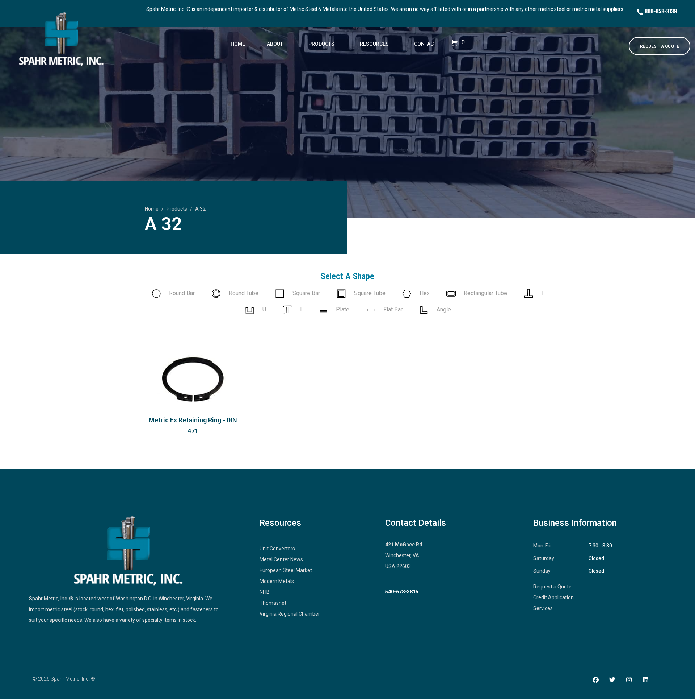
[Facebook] (595, 679)
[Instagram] (629, 679)
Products (321, 44)
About (275, 44)
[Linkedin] (645, 679)
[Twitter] (612, 679)
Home (238, 44)
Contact (425, 44)
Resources (374, 44)
